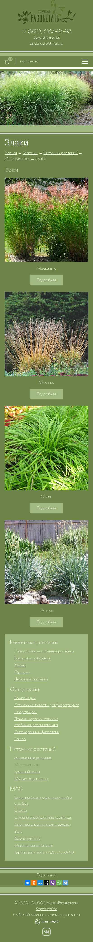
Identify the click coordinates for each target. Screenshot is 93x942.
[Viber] (53, 882)
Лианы (20, 665)
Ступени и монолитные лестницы (42, 817)
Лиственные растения (32, 757)
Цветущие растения (31, 679)
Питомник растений (61, 152)
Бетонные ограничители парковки (42, 824)
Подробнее (46, 279)
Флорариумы (25, 711)
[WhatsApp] (59, 882)
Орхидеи (22, 672)
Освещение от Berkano (33, 845)
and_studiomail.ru (46, 43)
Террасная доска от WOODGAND (44, 852)
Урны (18, 831)
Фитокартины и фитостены (36, 731)
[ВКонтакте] (27, 882)
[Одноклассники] (34, 882)
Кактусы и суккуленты (32, 658)
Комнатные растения (34, 642)
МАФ (16, 788)
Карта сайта (46, 908)
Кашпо (20, 738)
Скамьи (20, 810)
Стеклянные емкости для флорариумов (46, 704)
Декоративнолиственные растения (44, 651)
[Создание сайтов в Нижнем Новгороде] (46, 923)
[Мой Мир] (40, 882)
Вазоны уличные (27, 838)
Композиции (25, 697)
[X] (46, 882)
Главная (11, 152)
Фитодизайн (24, 689)
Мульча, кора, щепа (31, 778)
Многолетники (17, 158)
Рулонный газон (27, 771)
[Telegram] (65, 882)
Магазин (30, 152)
